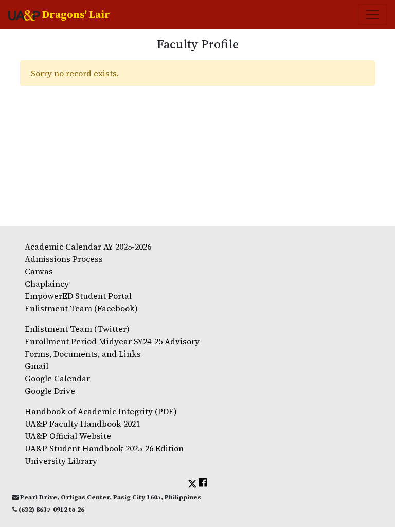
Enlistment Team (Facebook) (81, 308)
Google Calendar (57, 378)
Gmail (36, 366)
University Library (61, 460)
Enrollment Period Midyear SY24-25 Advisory (112, 341)
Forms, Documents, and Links (83, 353)
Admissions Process (64, 259)
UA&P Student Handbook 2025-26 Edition (104, 448)
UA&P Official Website (68, 436)
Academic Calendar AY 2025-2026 (88, 246)
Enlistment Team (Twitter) (77, 329)
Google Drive (50, 390)
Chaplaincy (47, 283)
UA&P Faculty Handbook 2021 (82, 423)
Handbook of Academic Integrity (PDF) (101, 411)
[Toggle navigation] (372, 14)
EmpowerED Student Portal (78, 296)
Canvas (39, 271)
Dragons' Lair (75, 14)
